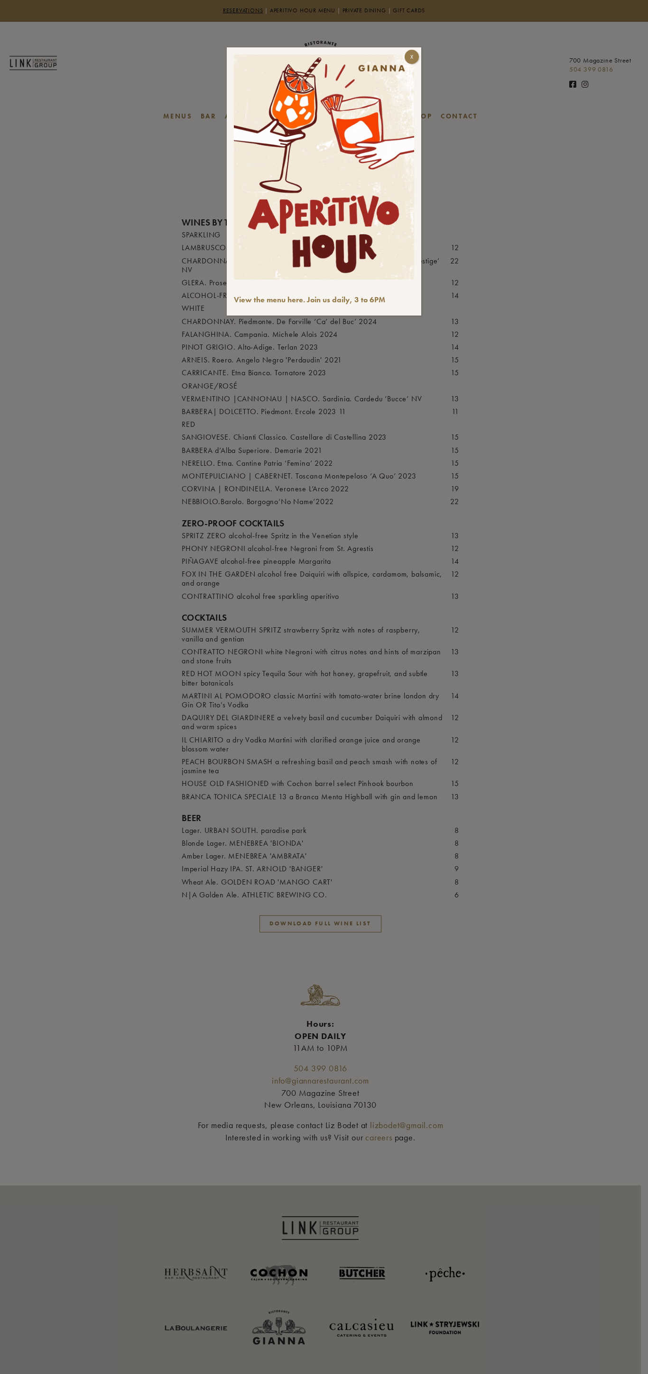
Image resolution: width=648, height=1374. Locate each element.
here (295, 300)
